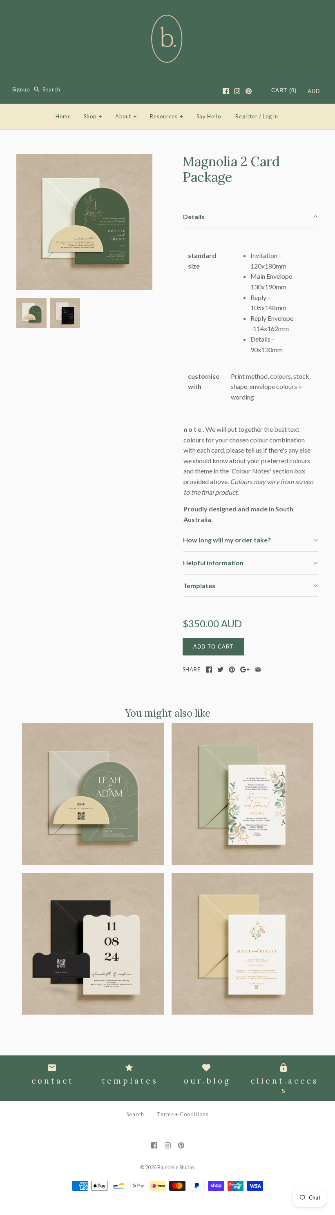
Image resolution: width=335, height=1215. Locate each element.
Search (135, 1114)
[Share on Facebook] (209, 669)
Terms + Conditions (183, 1114)
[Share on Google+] (245, 669)
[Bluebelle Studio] (167, 13)
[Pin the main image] (232, 669)
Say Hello (209, 116)
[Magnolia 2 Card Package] (84, 159)
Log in (270, 116)
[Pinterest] (249, 91)
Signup (21, 89)
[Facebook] (226, 91)
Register (246, 116)
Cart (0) (284, 90)
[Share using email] (258, 669)
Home (63, 116)
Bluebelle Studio (175, 1167)
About (126, 116)
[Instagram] (237, 91)
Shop (93, 116)
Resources (166, 116)
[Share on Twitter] (220, 669)
